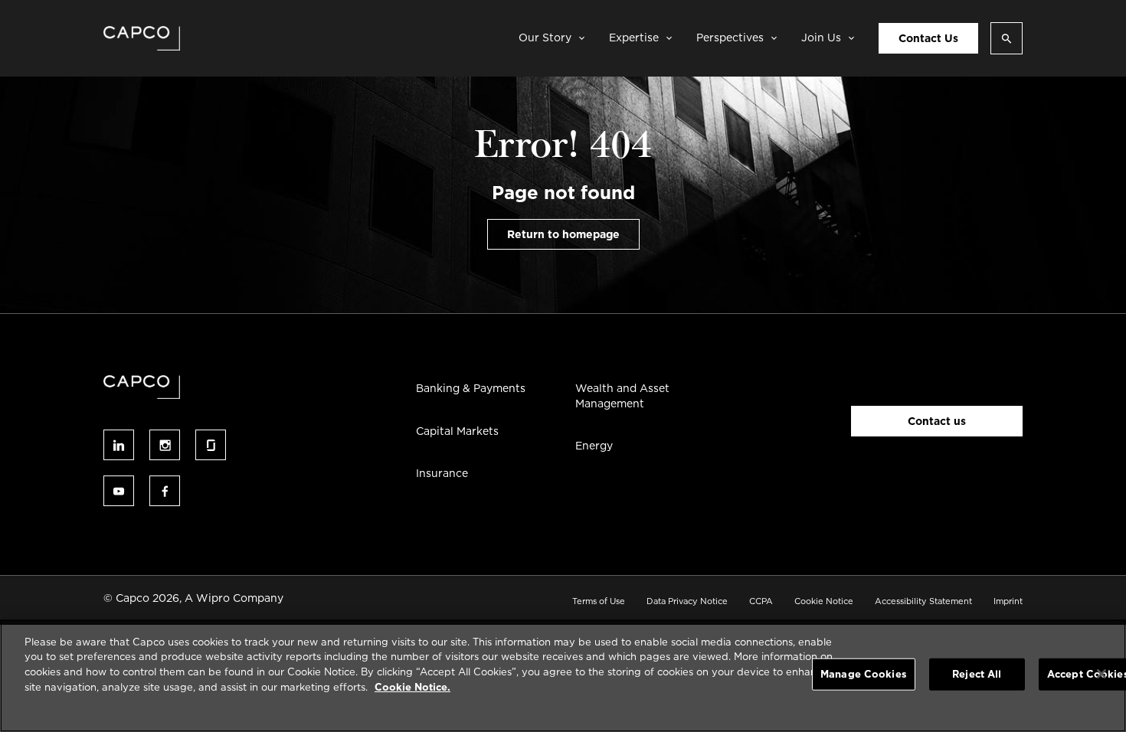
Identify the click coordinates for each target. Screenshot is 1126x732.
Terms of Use (598, 601)
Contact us (937, 421)
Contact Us (928, 38)
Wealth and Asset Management (622, 396)
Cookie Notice (823, 601)
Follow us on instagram (164, 445)
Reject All (976, 674)
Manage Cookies (863, 674)
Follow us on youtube (118, 490)
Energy (594, 446)
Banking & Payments (470, 388)
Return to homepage (563, 234)
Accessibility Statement (923, 601)
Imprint (1008, 601)
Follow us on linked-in (118, 445)
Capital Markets (457, 431)
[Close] (1101, 674)
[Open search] (1006, 38)
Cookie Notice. (412, 686)
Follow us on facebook (164, 490)
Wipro (213, 598)
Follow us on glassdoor (210, 445)
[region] (563, 675)
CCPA (761, 601)
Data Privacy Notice (687, 601)
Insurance (442, 473)
